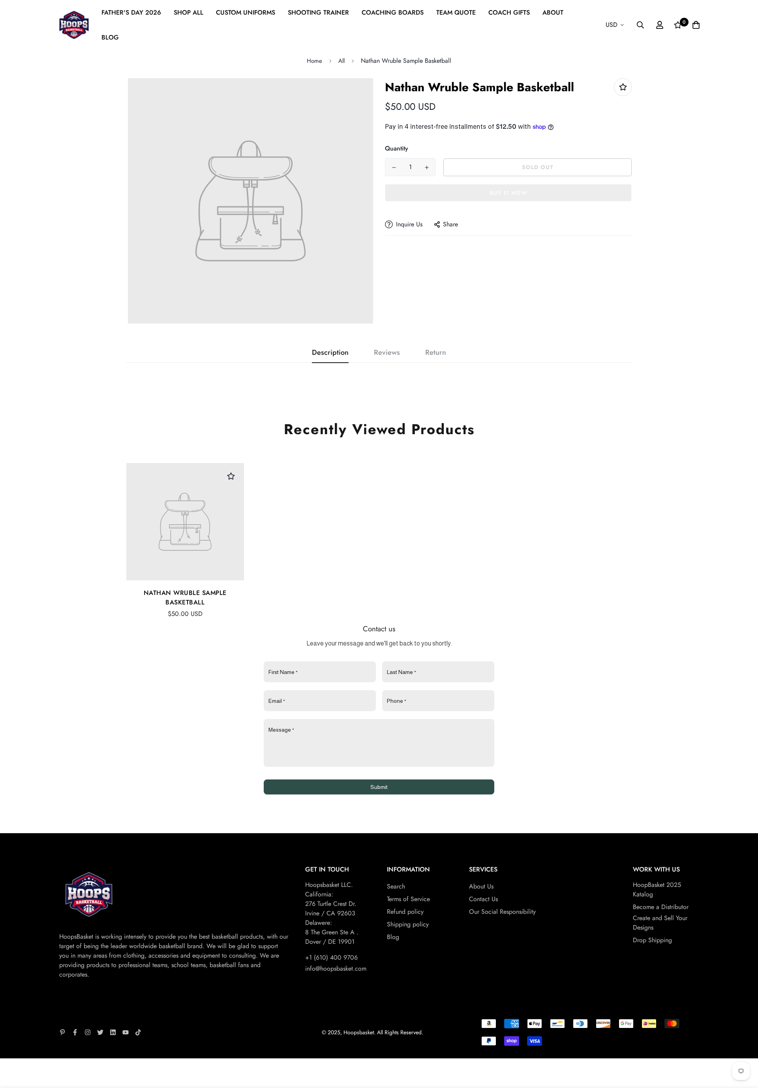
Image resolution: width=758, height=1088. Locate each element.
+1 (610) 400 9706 (331, 957)
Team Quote (456, 12)
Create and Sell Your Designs (660, 922)
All (341, 60)
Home (314, 60)
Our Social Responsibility (502, 911)
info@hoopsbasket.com (335, 968)
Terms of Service (408, 899)
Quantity (396, 148)
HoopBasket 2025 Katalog (657, 889)
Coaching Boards (393, 12)
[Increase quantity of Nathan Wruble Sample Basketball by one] (426, 167)
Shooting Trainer (318, 12)
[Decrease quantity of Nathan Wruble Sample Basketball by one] (393, 167)
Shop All (188, 12)
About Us (481, 886)
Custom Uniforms (245, 12)
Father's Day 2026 (131, 12)
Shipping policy (408, 924)
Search (396, 886)
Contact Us (483, 899)
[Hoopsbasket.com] (74, 25)
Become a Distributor (661, 906)
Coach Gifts (509, 12)
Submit (379, 787)
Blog (110, 37)
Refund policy (405, 911)
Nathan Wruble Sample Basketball (185, 597)
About (552, 12)
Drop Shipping (652, 940)
